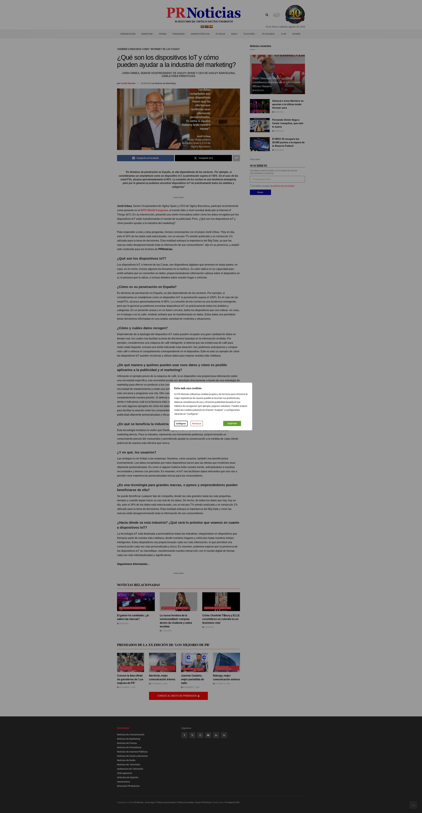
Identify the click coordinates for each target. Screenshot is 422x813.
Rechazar (196, 423)
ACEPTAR (232, 423)
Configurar (181, 423)
